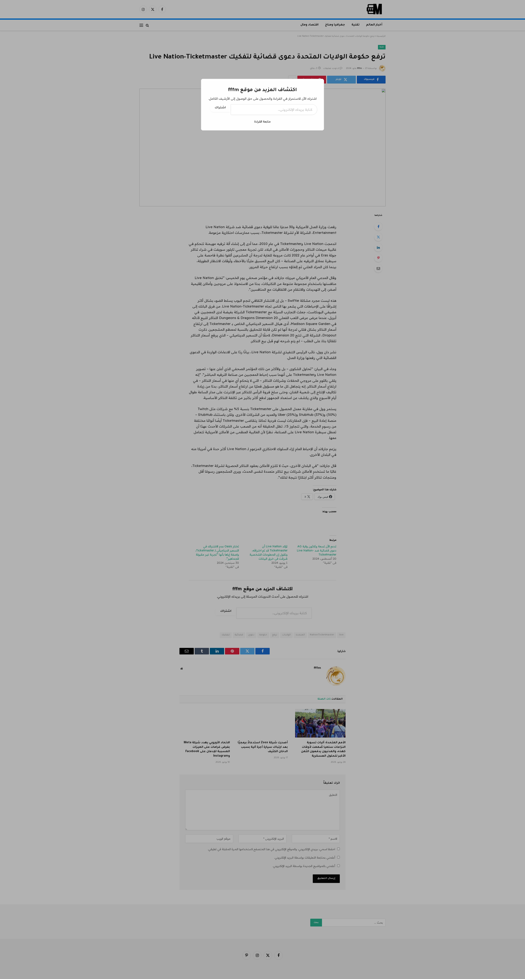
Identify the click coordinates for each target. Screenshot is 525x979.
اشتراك (220, 108)
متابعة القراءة (262, 121)
